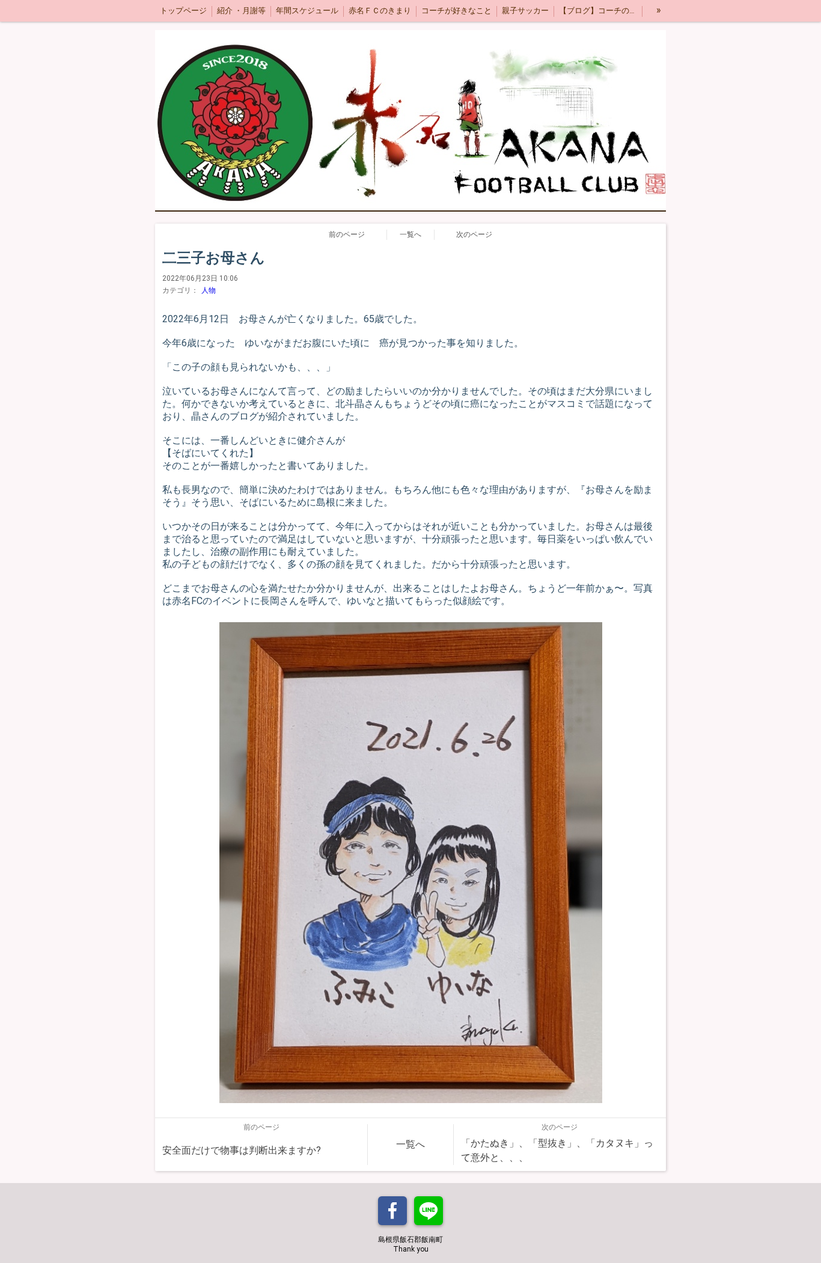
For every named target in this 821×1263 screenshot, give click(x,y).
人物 (208, 290)
